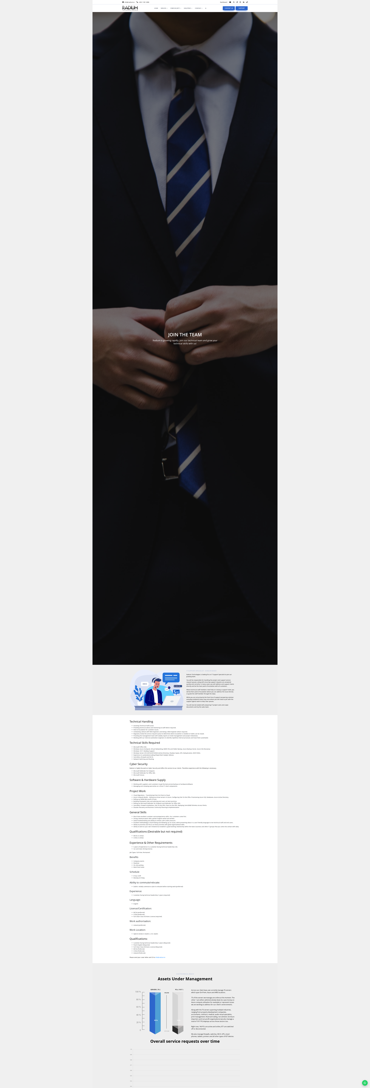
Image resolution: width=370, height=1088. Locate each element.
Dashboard (223, 2)
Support (242, 8)
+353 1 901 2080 (144, 2)
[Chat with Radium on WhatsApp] (365, 1083)
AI (205, 8)
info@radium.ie (129, 2)
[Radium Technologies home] (130, 8)
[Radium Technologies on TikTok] (247, 2)
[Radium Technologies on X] (234, 2)
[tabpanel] (185, 338)
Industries (187, 8)
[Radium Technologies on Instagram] (240, 2)
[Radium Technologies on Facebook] (237, 2)
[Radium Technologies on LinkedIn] (243, 2)
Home (156, 8)
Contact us (229, 8)
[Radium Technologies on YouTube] (230, 2)
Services (163, 8)
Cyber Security (175, 8)
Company (198, 8)
